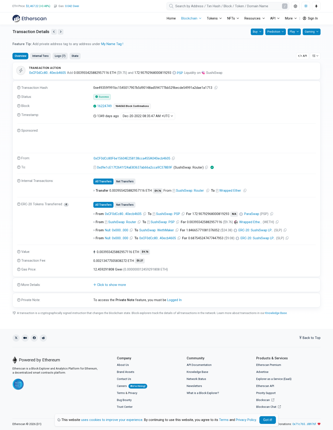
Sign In (312, 18)
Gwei (72, 6)
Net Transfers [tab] (125, 181)
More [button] (289, 18)
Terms (121, 393)
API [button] (272, 18)
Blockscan (263, 400)
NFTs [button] (231, 18)
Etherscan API (265, 386)
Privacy (132, 393)
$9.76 (157, 190)
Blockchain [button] (189, 18)
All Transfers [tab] (103, 181)
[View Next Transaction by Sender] (60, 32)
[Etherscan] (29, 18)
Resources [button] (252, 18)
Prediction (273, 31)
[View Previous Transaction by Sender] (54, 32)
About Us (123, 365)
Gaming (310, 31)
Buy (255, 31)
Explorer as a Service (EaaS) (274, 379)
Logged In (174, 300)
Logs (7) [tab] (60, 56)
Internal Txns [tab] (40, 56)
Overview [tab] (20, 56)
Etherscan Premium (268, 365)
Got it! (267, 420)
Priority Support (266, 393)
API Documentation (199, 365)
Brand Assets (125, 372)
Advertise (262, 372)
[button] (166, 285)
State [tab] (75, 56)
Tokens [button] (212, 18)
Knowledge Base (276, 313)
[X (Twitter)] (16, 338)
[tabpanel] (166, 184)
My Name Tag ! (112, 44)
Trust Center (125, 406)
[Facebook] (34, 338)
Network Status (196, 379)
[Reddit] (43, 338)
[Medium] (25, 338)
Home (171, 18)
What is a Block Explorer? (203, 393)
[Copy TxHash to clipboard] (216, 88)
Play (292, 31)
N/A (234, 214)
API (305, 56)
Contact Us (124, 379)
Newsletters (194, 386)
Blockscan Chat (266, 406)
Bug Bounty (124, 400)
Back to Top (312, 338)
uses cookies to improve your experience (111, 420)
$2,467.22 (32, 6)
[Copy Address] (173, 158)
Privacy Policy (246, 420)
